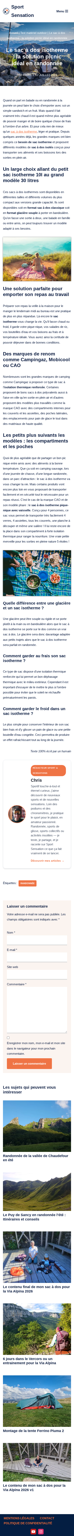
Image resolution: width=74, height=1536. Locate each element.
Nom (11, 932)
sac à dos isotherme (24, 131)
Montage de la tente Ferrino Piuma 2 (33, 1431)
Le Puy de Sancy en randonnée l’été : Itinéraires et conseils (34, 1217)
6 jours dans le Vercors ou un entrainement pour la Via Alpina (29, 1361)
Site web (12, 967)
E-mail (12, 950)
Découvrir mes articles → (47, 860)
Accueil (13, 32)
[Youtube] (33, 1531)
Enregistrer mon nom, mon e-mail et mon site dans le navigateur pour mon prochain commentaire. (36, 1048)
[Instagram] (41, 1531)
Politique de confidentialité (28, 1523)
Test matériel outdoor (33, 32)
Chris (27, 75)
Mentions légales (19, 1518)
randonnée (28, 883)
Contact (47, 1518)
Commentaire (16, 984)
